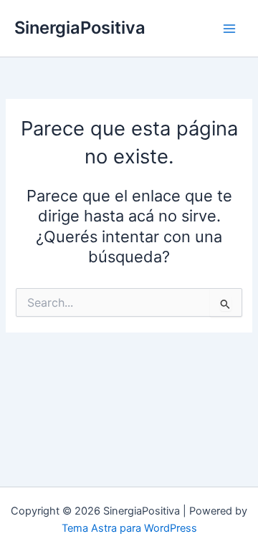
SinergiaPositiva (79, 27)
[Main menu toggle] (229, 28)
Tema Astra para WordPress (129, 528)
